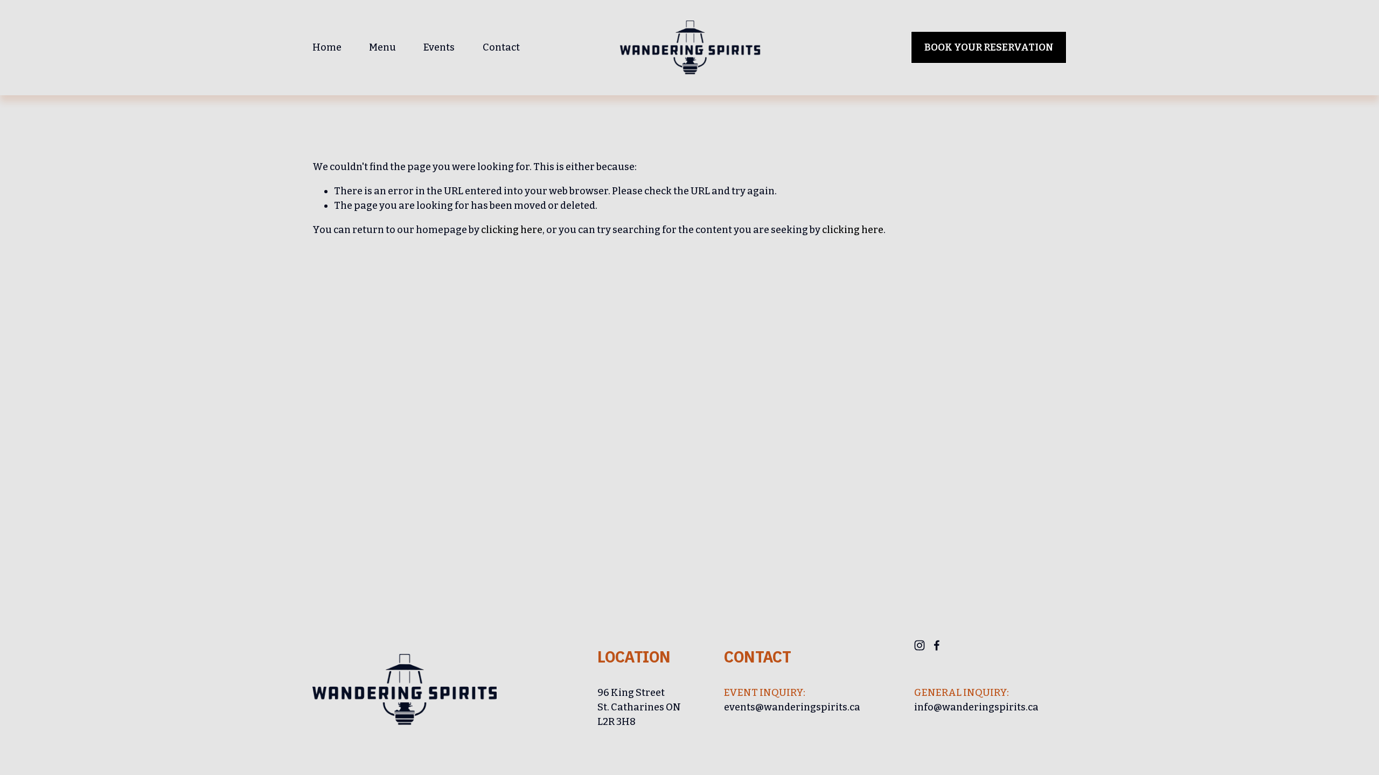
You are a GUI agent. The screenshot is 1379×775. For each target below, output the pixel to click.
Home (327, 47)
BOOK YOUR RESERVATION (989, 47)
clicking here (511, 230)
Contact (501, 47)
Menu (382, 47)
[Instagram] (919, 645)
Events (439, 47)
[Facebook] (936, 645)
